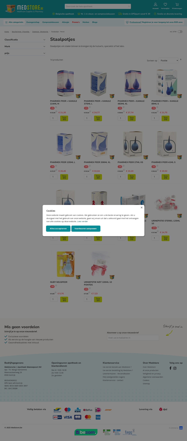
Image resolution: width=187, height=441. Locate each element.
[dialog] (93, 220)
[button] (85, 229)
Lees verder (82, 221)
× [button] (141, 208)
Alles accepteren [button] (58, 228)
